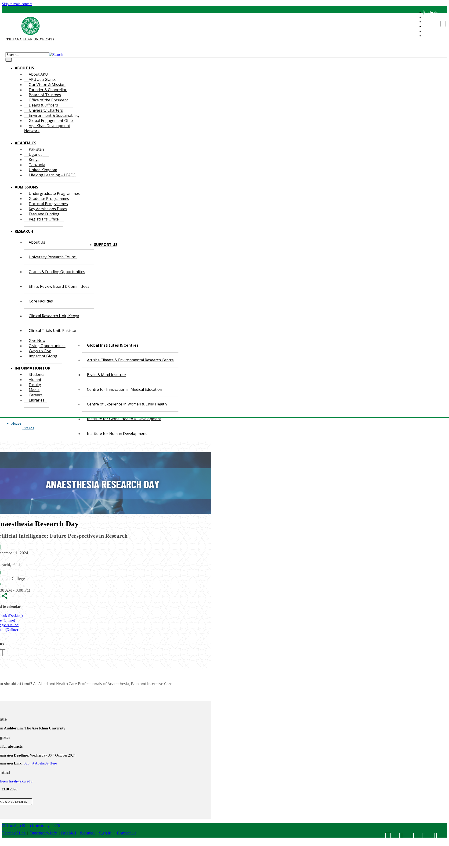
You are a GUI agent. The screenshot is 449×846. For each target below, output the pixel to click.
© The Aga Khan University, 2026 (31, 825)
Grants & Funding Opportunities (57, 271)
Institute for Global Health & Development (124, 418)
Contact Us (126, 832)
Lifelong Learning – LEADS (52, 175)
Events (28, 428)
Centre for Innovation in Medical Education (124, 389)
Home (16, 423)
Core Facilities (41, 301)
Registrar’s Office (44, 219)
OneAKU (68, 832)
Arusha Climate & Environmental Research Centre (130, 360)
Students (431, 12)
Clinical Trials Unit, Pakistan (53, 330)
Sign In (105, 832)
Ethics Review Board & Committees (59, 286)
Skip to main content (17, 4)
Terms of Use (14, 832)
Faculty (429, 21)
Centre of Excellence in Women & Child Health (127, 404)
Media (428, 26)
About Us (37, 242)
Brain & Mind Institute (106, 374)
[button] (56, 55)
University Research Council (53, 256)
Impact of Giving (43, 356)
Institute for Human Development (117, 433)
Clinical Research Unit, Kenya (54, 315)
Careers (429, 30)
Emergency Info (43, 832)
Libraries (430, 35)
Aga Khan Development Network (47, 128)
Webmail (87, 832)
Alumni (428, 16)
